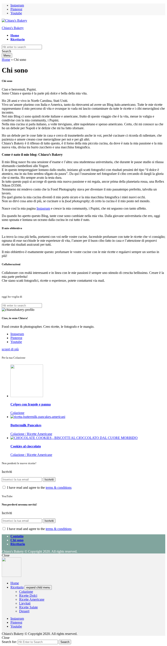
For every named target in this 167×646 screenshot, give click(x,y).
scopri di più (10, 349)
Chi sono (16, 540)
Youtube (16, 13)
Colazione (26, 591)
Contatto (16, 536)
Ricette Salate (28, 607)
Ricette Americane (31, 599)
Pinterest (16, 9)
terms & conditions (59, 487)
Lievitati (24, 603)
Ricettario (17, 39)
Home (14, 35)
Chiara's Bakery (13, 28)
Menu (6, 55)
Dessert (24, 611)
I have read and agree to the (39, 487)
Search (64, 642)
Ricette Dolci (28, 595)
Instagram (17, 5)
